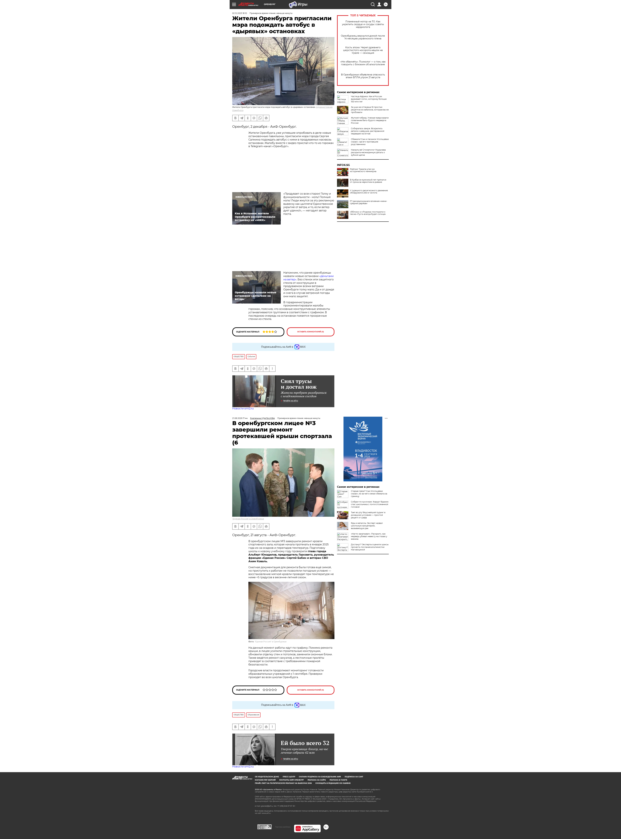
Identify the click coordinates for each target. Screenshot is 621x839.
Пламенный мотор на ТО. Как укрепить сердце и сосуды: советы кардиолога (363, 24)
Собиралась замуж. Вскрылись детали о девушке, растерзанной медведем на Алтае (367, 131)
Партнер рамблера (282, 827)
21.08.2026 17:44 (240, 418)
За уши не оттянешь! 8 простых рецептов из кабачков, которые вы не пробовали (370, 109)
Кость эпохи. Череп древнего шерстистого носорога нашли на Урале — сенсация (363, 50)
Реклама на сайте (317, 780)
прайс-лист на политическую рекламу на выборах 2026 (283, 783)
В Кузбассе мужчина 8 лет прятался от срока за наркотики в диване (368, 181)
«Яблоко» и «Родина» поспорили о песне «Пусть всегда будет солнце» (368, 213)
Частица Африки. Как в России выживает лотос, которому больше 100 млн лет (369, 99)
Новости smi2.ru (243, 408)
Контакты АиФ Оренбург (291, 780)
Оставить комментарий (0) (310, 332)
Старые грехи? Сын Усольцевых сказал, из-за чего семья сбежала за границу (369, 493)
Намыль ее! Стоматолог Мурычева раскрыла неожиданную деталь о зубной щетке (368, 152)
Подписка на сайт (354, 777)
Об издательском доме (267, 777)
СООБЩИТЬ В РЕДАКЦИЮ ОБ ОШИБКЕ (333, 783)
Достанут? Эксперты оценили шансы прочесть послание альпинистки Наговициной (369, 547)
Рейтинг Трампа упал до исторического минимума (363, 170)
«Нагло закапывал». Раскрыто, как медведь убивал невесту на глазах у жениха (369, 536)
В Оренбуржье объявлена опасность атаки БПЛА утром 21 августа (363, 76)
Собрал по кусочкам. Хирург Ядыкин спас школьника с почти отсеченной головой (369, 504)
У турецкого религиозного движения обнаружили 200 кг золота (369, 191)
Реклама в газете (338, 780)
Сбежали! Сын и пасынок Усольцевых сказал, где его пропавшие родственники (370, 142)
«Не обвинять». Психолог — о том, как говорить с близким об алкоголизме (363, 63)
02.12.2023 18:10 (239, 13)
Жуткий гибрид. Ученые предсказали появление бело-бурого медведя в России (370, 120)
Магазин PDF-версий (265, 780)
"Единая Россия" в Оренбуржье (248, 519)
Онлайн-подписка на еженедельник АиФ (320, 777)
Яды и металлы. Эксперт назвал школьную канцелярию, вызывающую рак (367, 525)
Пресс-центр (289, 777)
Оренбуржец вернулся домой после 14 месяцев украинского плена (363, 37)
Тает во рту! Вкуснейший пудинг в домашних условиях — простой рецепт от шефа (368, 515)
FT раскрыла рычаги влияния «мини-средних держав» (368, 202)
